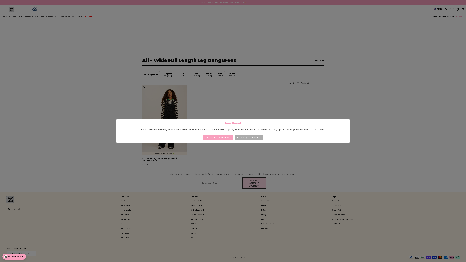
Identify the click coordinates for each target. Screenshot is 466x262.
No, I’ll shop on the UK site (249, 137)
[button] (14, 257)
